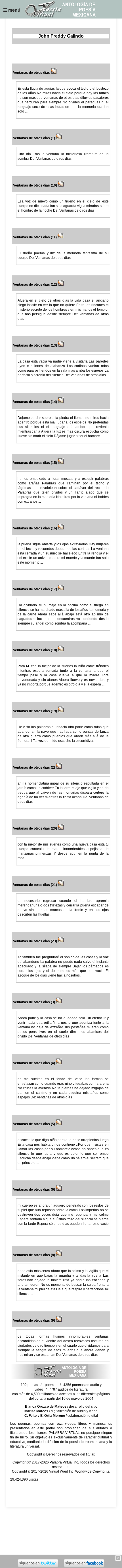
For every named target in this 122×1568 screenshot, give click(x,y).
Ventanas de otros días (32, 73)
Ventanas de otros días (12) (35, 284)
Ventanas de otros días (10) (35, 185)
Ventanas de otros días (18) (35, 650)
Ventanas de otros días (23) (35, 941)
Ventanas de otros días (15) (35, 463)
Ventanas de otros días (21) (35, 885)
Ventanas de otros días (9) (34, 1321)
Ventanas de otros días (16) (35, 528)
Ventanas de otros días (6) (34, 1190)
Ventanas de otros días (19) (35, 711)
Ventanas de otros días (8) (34, 1255)
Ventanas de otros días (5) (34, 1124)
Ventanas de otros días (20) (35, 828)
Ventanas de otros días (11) (35, 237)
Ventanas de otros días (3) (34, 1002)
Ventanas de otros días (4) (34, 1063)
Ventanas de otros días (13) (35, 345)
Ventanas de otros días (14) (35, 402)
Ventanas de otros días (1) (34, 138)
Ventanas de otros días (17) (35, 589)
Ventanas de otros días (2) (34, 767)
